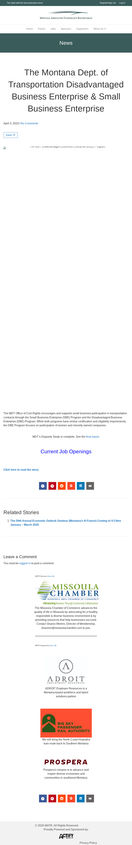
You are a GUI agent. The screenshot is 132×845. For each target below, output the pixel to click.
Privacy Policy (88, 842)
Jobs (53, 28)
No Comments (29, 123)
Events (41, 28)
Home (29, 28)
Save (9, 135)
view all (51, 576)
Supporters (82, 28)
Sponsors (66, 28)
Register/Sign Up (108, 3)
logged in (25, 563)
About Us (98, 28)
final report (92, 436)
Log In (122, 3)
